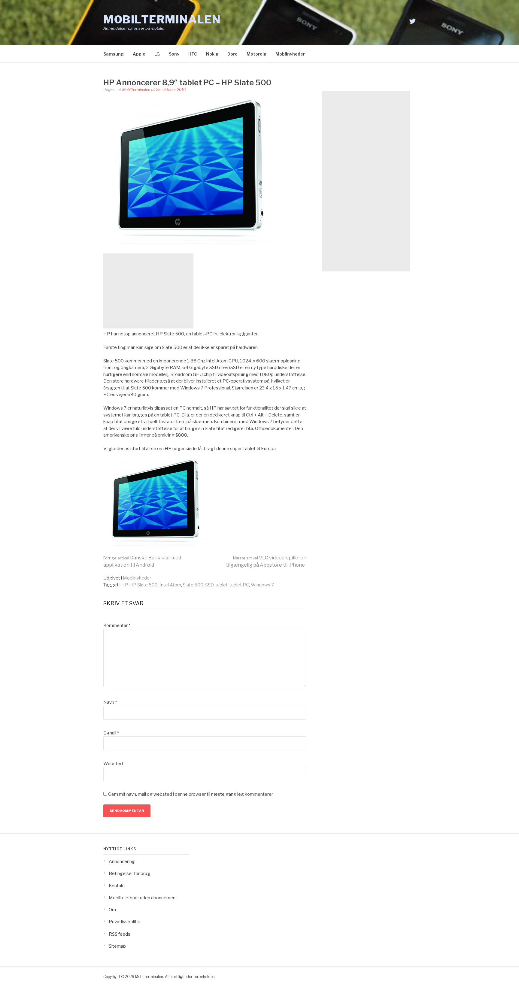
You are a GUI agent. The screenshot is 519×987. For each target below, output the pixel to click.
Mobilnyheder (290, 53)
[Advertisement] (148, 290)
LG (157, 53)
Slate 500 (193, 585)
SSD (209, 585)
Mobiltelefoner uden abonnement (143, 898)
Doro (232, 53)
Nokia (212, 53)
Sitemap (117, 946)
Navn (110, 702)
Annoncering (122, 861)
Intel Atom (170, 585)
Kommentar (116, 625)
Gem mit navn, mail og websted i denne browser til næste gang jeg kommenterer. (191, 794)
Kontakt (117, 886)
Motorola (256, 53)
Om (112, 910)
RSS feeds (119, 934)
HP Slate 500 (143, 585)
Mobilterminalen (162, 19)
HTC (192, 53)
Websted (113, 763)
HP (124, 585)
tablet (221, 585)
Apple (139, 53)
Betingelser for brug (129, 873)
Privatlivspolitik (124, 922)
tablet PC (239, 585)
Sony (174, 53)
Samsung (113, 53)
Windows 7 (262, 585)
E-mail (111, 733)
